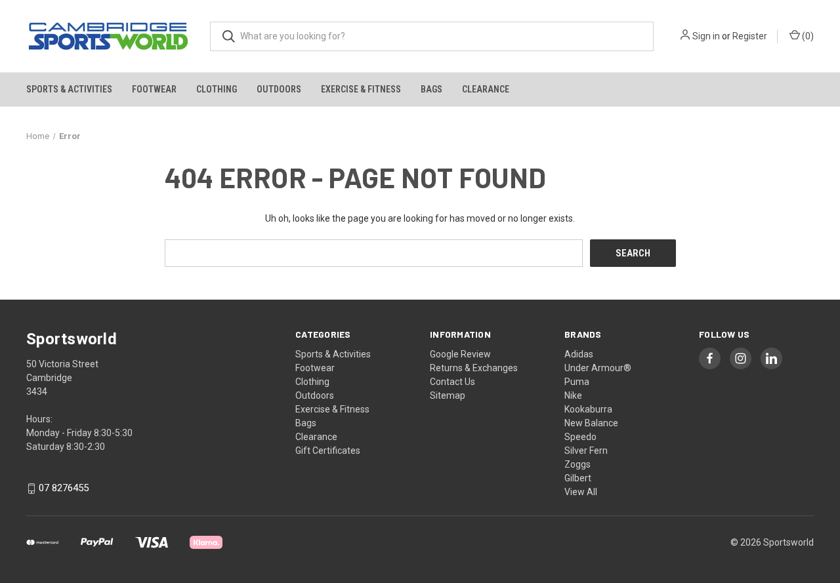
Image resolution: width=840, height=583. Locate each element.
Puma (576, 381)
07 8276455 (64, 488)
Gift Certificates (327, 450)
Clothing (216, 89)
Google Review (460, 354)
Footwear (154, 89)
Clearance (485, 89)
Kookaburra (588, 409)
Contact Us (452, 381)
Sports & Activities (69, 89)
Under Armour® (597, 368)
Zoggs (577, 464)
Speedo (580, 437)
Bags (431, 89)
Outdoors (279, 89)
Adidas (578, 354)
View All (580, 492)
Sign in (706, 36)
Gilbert (577, 478)
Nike (573, 395)
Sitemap (447, 395)
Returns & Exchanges (474, 368)
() (807, 36)
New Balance (591, 423)
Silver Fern (586, 450)
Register (749, 36)
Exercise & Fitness (361, 89)
